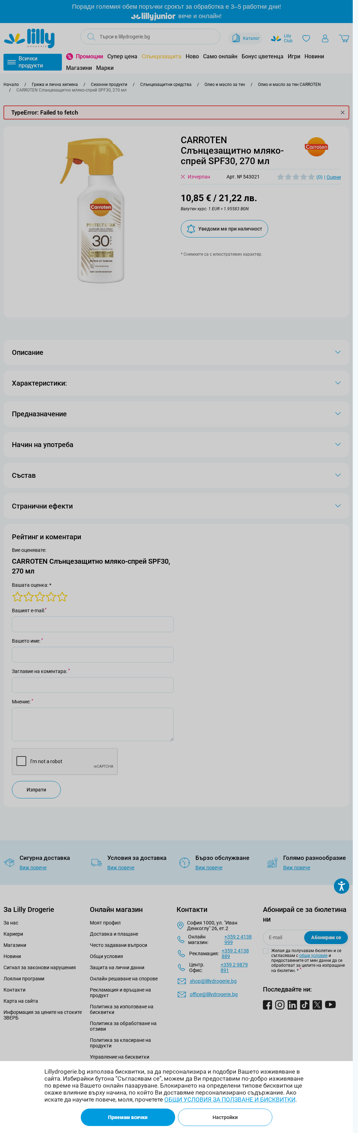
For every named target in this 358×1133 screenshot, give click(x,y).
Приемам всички (128, 1117)
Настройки (225, 1117)
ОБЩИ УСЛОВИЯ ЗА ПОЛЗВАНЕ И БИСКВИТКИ (229, 1099)
